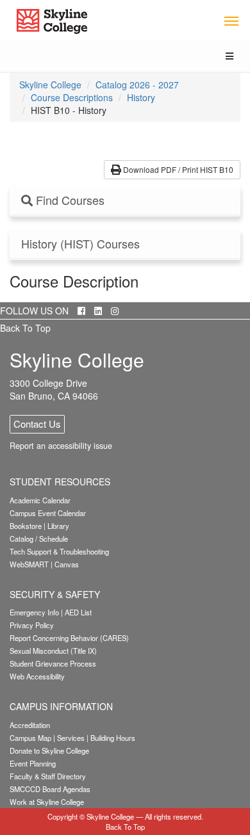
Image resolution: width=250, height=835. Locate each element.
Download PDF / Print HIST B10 (177, 169)
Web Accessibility (37, 676)
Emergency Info (34, 612)
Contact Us (37, 423)
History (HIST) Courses (80, 244)
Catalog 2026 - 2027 (137, 84)
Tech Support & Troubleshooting (59, 551)
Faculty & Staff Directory (48, 776)
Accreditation (30, 725)
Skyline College (50, 84)
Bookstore (26, 526)
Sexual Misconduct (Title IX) (53, 650)
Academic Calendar (40, 500)
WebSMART (29, 564)
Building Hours (112, 738)
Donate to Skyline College (49, 750)
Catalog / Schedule (39, 538)
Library (58, 526)
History (141, 97)
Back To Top (25, 327)
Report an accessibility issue (61, 445)
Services (71, 738)
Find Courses (68, 200)
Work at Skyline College (47, 802)
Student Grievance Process (53, 663)
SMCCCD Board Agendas (50, 789)
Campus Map (30, 738)
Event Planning (33, 763)
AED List (78, 612)
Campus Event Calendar (48, 513)
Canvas (66, 564)
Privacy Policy (32, 625)
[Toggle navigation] (231, 20)
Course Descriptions (72, 97)
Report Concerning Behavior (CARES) (69, 638)
